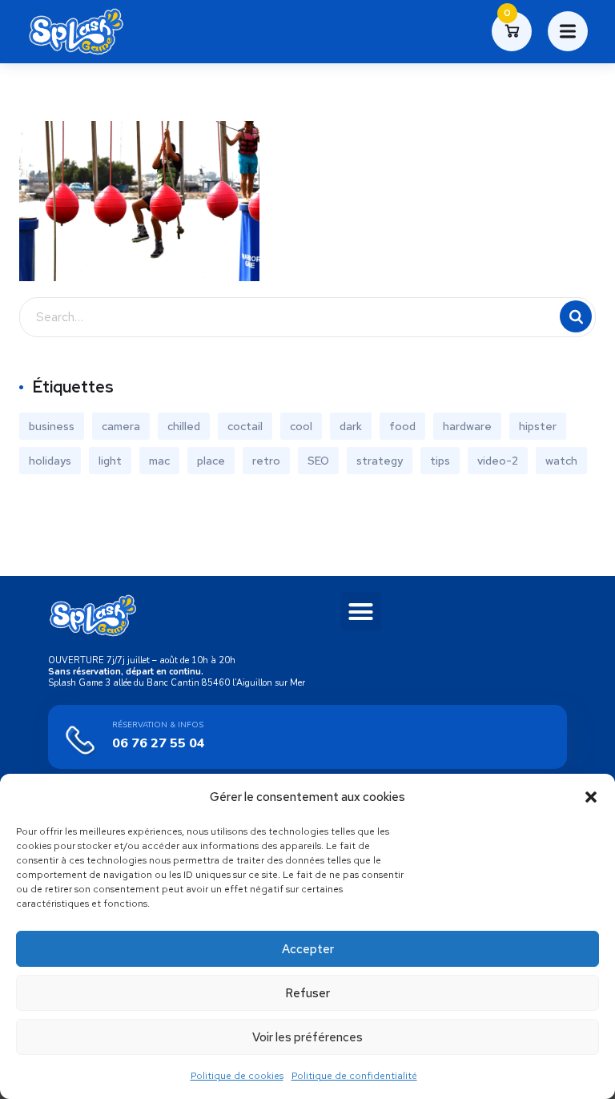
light (110, 460)
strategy (379, 460)
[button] (591, 797)
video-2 (497, 460)
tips (440, 460)
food (402, 426)
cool (301, 426)
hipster (538, 426)
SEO (318, 460)
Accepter (308, 949)
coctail (245, 426)
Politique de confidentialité (354, 1075)
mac (159, 460)
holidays (50, 460)
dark (351, 426)
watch (561, 460)
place (211, 460)
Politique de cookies (237, 1075)
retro (266, 460)
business (51, 426)
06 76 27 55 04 (158, 743)
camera (121, 426)
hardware (467, 426)
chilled (183, 426)
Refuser (307, 993)
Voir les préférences (307, 1037)
